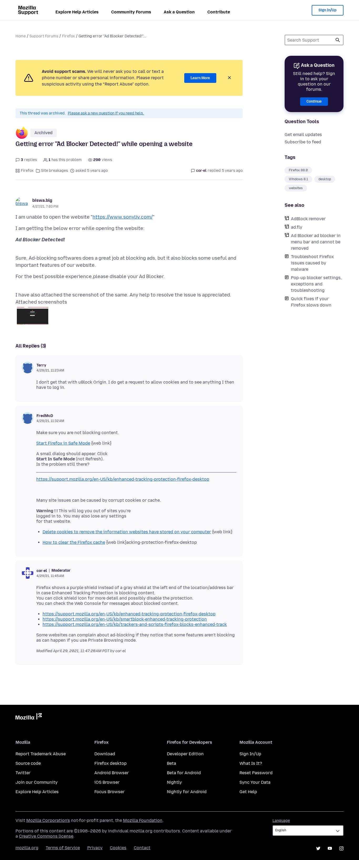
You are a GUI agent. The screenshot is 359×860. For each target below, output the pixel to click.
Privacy (94, 847)
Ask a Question (179, 11)
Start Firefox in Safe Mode (63, 443)
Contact (142, 847)
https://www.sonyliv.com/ (123, 217)
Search (338, 40)
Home (21, 36)
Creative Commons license (46, 836)
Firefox (68, 36)
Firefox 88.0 (298, 170)
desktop (325, 179)
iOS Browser (107, 782)
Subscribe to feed (303, 141)
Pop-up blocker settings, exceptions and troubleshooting (316, 284)
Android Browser (111, 772)
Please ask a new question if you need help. (106, 113)
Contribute (218, 11)
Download (104, 753)
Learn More (200, 78)
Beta (171, 763)
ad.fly (296, 227)
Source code (28, 763)
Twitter (23, 772)
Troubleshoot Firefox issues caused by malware (312, 263)
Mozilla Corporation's (48, 820)
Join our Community (37, 782)
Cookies (118, 847)
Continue (314, 101)
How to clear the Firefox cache (74, 542)
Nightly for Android (187, 791)
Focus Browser (109, 791)
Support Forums (43, 36)
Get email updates (303, 134)
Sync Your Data (254, 782)
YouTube (330, 848)
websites (296, 188)
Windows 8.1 (298, 179)
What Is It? (250, 763)
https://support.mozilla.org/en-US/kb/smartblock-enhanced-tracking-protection (125, 619)
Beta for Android (184, 772)
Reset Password (256, 772)
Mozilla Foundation (142, 820)
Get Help (248, 791)
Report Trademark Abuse (41, 753)
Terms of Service (63, 847)
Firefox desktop (110, 763)
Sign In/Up (328, 10)
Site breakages (54, 170)
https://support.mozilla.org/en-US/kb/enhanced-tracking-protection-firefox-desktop (122, 479)
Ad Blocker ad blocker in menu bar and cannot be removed (316, 242)
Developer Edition (185, 753)
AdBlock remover (308, 218)
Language (281, 820)
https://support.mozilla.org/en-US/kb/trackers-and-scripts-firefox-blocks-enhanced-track (135, 624)
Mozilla (29, 717)
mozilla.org (27, 847)
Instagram (341, 848)
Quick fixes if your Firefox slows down (311, 302)
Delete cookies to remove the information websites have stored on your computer (127, 531)
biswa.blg (42, 200)
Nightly (174, 782)
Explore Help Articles (77, 11)
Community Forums (131, 11)
